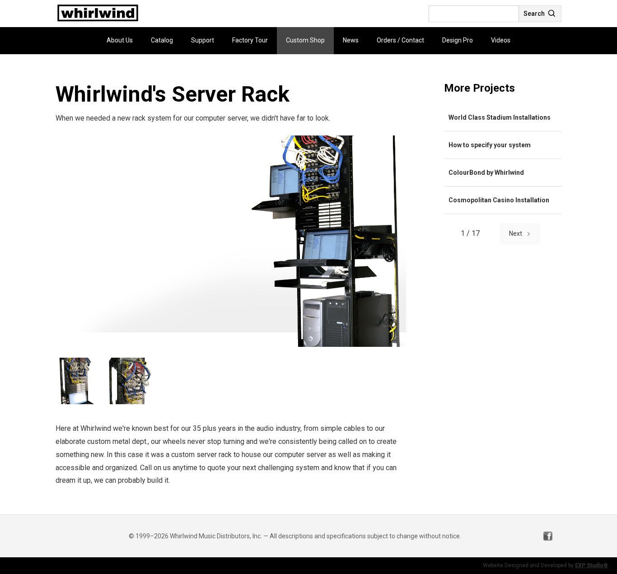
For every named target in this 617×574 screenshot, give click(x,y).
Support (202, 40)
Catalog (162, 40)
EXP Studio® (591, 565)
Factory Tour (250, 40)
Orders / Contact (400, 40)
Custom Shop (305, 40)
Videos (500, 40)
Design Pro (457, 40)
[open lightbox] (232, 241)
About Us (120, 40)
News (351, 40)
